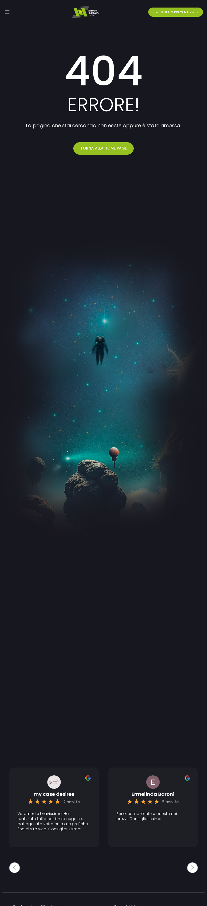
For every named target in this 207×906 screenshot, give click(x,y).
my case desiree (54, 794)
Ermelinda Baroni (153, 794)
